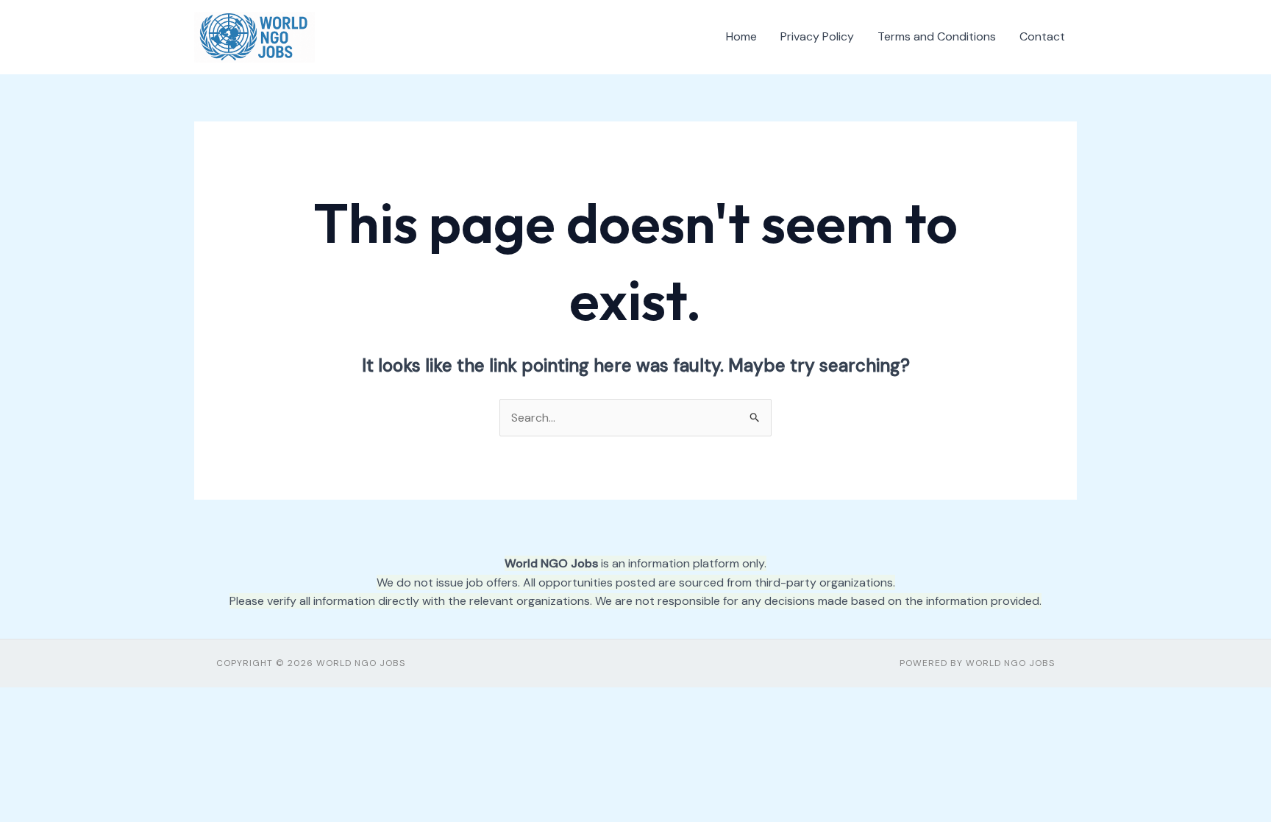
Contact (1042, 36)
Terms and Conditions (936, 36)
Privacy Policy (817, 36)
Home (741, 36)
